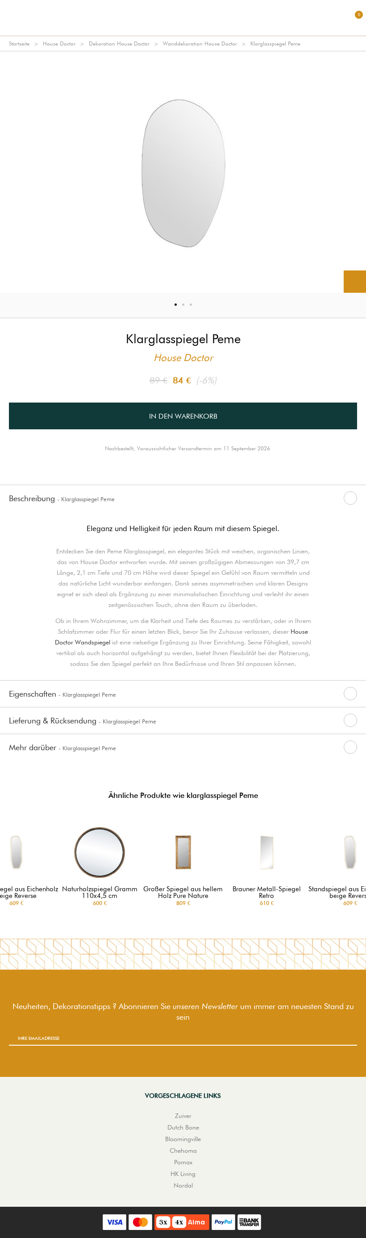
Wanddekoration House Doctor (200, 43)
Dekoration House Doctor (119, 43)
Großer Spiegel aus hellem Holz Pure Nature (183, 892)
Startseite (19, 43)
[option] (183, 172)
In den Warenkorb (183, 416)
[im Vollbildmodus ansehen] (355, 281)
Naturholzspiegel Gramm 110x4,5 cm (99, 892)
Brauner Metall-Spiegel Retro (267, 892)
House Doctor (59, 43)
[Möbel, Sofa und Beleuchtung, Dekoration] (183, 18)
